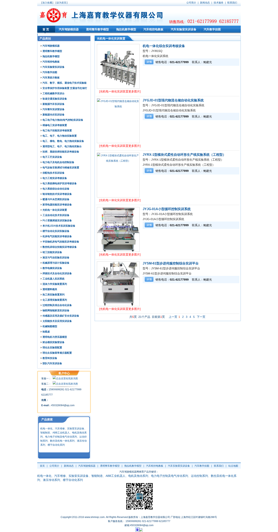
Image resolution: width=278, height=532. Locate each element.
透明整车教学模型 (97, 29)
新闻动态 (69, 465)
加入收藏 (47, 2)
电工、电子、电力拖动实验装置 (60, 135)
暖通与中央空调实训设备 (56, 199)
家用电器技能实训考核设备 (57, 204)
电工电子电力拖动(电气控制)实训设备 (63, 119)
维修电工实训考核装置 (55, 125)
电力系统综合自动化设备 (56, 188)
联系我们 (219, 465)
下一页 (201, 316)
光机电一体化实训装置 (55, 209)
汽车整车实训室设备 (54, 109)
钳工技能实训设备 (52, 252)
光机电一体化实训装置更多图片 (120, 91)
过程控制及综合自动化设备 (57, 305)
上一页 (173, 316)
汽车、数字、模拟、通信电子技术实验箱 (64, 82)
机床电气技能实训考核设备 (57, 236)
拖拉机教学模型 (126, 29)
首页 (46, 29)
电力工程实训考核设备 (55, 178)
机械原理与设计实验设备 (56, 262)
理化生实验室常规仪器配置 (57, 352)
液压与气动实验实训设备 (56, 257)
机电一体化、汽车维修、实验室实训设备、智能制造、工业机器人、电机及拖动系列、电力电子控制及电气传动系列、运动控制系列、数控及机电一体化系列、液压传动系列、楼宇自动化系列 (63, 436)
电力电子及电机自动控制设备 (58, 162)
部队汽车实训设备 (52, 363)
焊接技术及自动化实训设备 (57, 273)
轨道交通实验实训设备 (55, 98)
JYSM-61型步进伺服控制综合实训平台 (171, 263)
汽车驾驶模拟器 (69, 29)
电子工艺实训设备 (52, 157)
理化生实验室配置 (52, 347)
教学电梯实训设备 (52, 268)
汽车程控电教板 (153, 29)
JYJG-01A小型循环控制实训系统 (167, 209)
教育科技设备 (50, 358)
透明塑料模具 (50, 289)
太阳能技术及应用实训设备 (57, 321)
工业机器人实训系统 (54, 278)
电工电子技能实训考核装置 (57, 130)
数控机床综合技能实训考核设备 (60, 247)
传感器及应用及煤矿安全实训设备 (61, 315)
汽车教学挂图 (212, 29)
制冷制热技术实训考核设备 (57, 194)
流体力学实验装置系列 (55, 284)
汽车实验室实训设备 (183, 29)
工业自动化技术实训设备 (56, 215)
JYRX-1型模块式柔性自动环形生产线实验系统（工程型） (184, 154)
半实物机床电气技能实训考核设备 (61, 241)
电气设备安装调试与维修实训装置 (61, 167)
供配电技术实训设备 (54, 172)
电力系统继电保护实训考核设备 (60, 183)
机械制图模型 (50, 326)
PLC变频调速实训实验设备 (57, 220)
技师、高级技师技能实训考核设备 (61, 151)
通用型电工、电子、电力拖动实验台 (62, 146)
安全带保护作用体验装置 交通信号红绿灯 (65, 88)
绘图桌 (46, 331)
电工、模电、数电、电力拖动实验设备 (63, 141)
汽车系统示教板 (51, 77)
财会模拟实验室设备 (54, 342)
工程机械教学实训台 (54, 93)
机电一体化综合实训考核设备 (164, 46)
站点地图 (233, 465)
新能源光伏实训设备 (54, 114)
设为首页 (61, 2)
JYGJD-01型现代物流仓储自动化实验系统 (173, 100)
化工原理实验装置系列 (55, 299)
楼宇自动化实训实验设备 (56, 231)
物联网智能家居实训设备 (56, 310)
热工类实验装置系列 (54, 294)
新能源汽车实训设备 (54, 104)
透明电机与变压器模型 (55, 337)
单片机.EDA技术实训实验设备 (59, 225)
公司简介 (54, 465)
